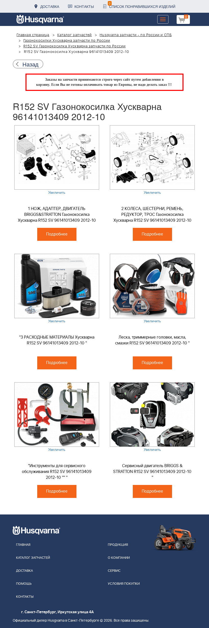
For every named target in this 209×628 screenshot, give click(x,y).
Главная (23, 544)
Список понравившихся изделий (142, 5)
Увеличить (56, 192)
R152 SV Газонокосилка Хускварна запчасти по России (74, 46)
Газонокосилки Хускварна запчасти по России (66, 40)
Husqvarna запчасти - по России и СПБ (136, 35)
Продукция (118, 544)
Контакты (84, 6)
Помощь (24, 583)
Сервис (114, 570)
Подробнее (57, 234)
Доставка (49, 6)
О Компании (119, 557)
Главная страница (33, 35)
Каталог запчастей (74, 35)
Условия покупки (124, 583)
